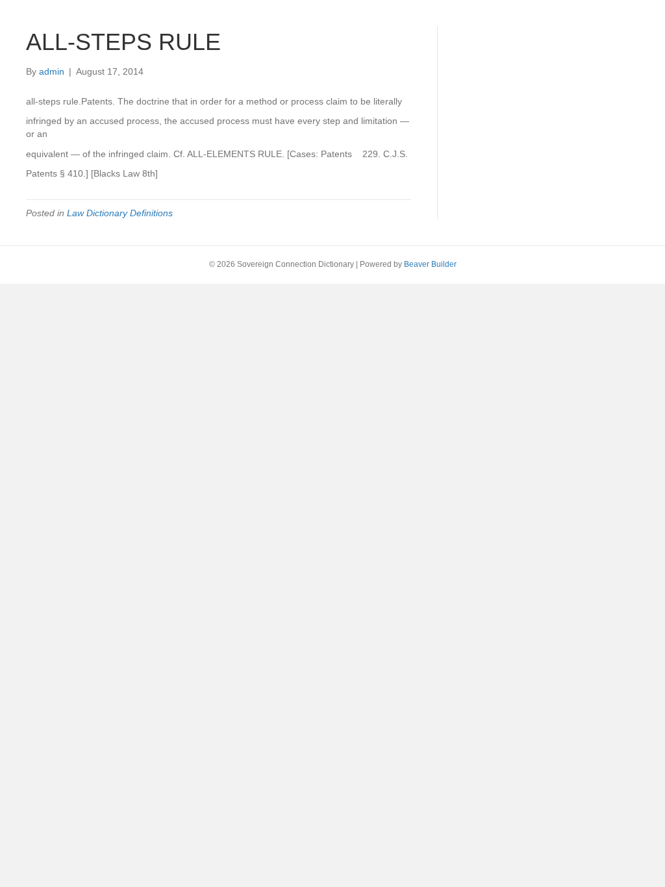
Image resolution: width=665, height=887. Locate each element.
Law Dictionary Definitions (120, 213)
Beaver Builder (430, 264)
